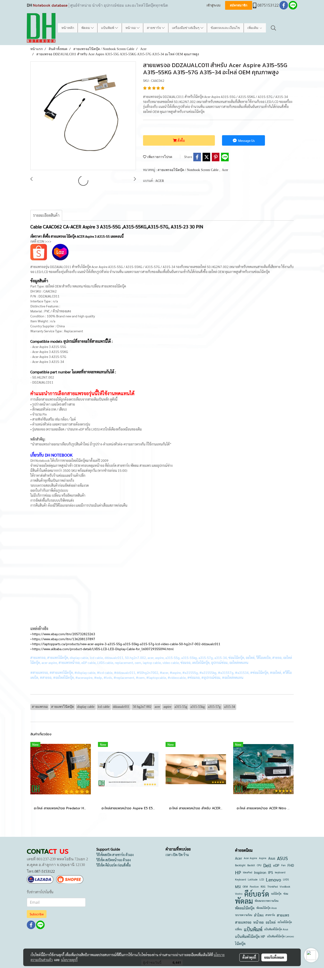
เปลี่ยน (238, 929)
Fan (283, 865)
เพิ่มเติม (253, 28)
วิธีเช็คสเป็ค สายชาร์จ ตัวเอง (115, 854)
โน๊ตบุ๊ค (240, 943)
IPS (270, 872)
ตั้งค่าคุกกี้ (249, 957)
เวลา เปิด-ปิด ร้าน (177, 854)
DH (29, 5)
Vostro (238, 893)
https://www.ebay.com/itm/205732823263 (63, 634)
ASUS (282, 858)
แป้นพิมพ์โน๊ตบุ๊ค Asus (276, 929)
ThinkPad (272, 886)
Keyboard (240, 879)
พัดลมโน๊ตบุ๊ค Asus (266, 908)
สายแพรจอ (243, 922)
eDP (276, 865)
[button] (273, 27)
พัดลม (86, 28)
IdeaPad (247, 872)
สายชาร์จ (154, 28)
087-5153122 (45, 871)
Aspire (262, 858)
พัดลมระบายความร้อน (266, 901)
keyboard (280, 872)
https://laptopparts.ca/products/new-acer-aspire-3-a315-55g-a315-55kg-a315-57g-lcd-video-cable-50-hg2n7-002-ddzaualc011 (126, 644)
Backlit (251, 865)
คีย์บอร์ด (256, 893)
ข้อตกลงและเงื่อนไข (225, 28)
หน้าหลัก (67, 28)
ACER (159, 181)
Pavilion (254, 886)
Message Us (246, 140)
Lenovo (273, 879)
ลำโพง (259, 915)
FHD (290, 865)
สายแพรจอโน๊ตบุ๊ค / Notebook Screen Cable (188, 170)
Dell (267, 865)
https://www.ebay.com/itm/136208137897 (63, 639)
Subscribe (37, 914)
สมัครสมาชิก (238, 5)
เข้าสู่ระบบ (213, 5)
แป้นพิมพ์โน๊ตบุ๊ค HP (250, 936)
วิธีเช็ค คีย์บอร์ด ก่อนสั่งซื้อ (113, 865)
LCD (261, 879)
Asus (271, 858)
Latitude (253, 879)
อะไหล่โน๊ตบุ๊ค (285, 922)
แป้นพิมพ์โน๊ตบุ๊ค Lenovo (280, 936)
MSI (238, 886)
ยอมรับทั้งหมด (274, 957)
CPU (259, 865)
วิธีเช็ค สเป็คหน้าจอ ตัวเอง (113, 860)
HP (238, 872)
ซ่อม (285, 893)
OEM (245, 886)
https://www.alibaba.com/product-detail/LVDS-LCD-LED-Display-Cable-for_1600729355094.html (103, 649)
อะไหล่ (271, 922)
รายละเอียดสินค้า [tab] (46, 215)
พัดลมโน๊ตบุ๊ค (245, 908)
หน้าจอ (131, 28)
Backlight (240, 865)
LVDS (286, 879)
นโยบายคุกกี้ (69, 960)
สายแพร (283, 915)
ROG (263, 886)
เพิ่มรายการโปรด (159, 157)
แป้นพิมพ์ (108, 28)
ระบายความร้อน (243, 915)
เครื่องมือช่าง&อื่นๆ (186, 28)
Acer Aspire (250, 858)
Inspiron (260, 872)
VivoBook (285, 886)
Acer (225, 170)
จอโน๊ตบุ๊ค (276, 893)
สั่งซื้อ (181, 140)
